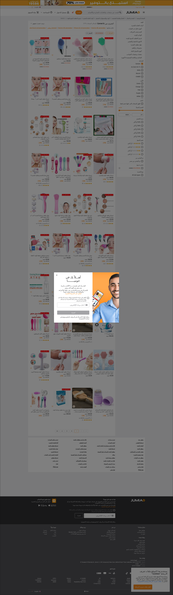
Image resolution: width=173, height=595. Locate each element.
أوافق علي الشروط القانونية (73, 293)
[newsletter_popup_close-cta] (57, 275)
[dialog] (86, 297)
